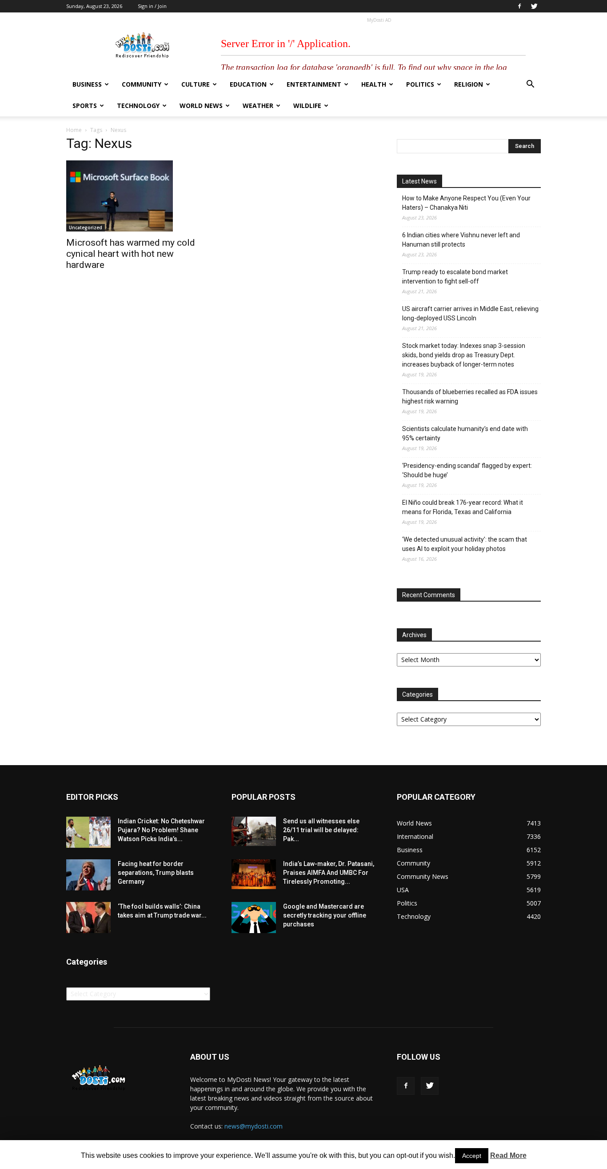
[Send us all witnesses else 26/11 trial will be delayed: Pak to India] (254, 831)
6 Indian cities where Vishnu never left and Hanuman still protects (461, 239)
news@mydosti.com (253, 1126)
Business (87, 84)
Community (141, 84)
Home (74, 130)
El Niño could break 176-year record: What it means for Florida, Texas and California (462, 507)
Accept (471, 1155)
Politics (420, 84)
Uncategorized (85, 227)
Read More (508, 1155)
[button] (530, 85)
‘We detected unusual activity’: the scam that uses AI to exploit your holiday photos (464, 544)
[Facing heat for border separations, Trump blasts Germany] (88, 874)
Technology (138, 105)
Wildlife (307, 105)
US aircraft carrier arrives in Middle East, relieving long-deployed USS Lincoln (470, 313)
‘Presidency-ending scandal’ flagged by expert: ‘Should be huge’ (467, 470)
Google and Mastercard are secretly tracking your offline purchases (324, 915)
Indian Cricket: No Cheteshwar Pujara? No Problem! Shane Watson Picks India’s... (161, 830)
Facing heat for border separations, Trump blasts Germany (156, 872)
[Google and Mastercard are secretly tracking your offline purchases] (254, 917)
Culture (195, 84)
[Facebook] (519, 6)
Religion (468, 84)
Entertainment (314, 84)
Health (373, 84)
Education (248, 84)
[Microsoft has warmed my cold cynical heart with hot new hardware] (138, 195)
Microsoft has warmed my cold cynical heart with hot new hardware (130, 253)
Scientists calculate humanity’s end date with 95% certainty (465, 433)
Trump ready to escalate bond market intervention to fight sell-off (455, 276)
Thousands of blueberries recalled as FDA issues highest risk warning (470, 396)
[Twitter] (534, 6)
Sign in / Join (152, 6)
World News (201, 105)
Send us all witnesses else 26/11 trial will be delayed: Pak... (321, 830)
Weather (258, 105)
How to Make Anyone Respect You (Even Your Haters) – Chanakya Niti (466, 203)
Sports (84, 105)
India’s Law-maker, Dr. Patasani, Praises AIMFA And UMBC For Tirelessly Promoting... (328, 872)
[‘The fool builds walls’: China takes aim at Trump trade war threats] (88, 917)
